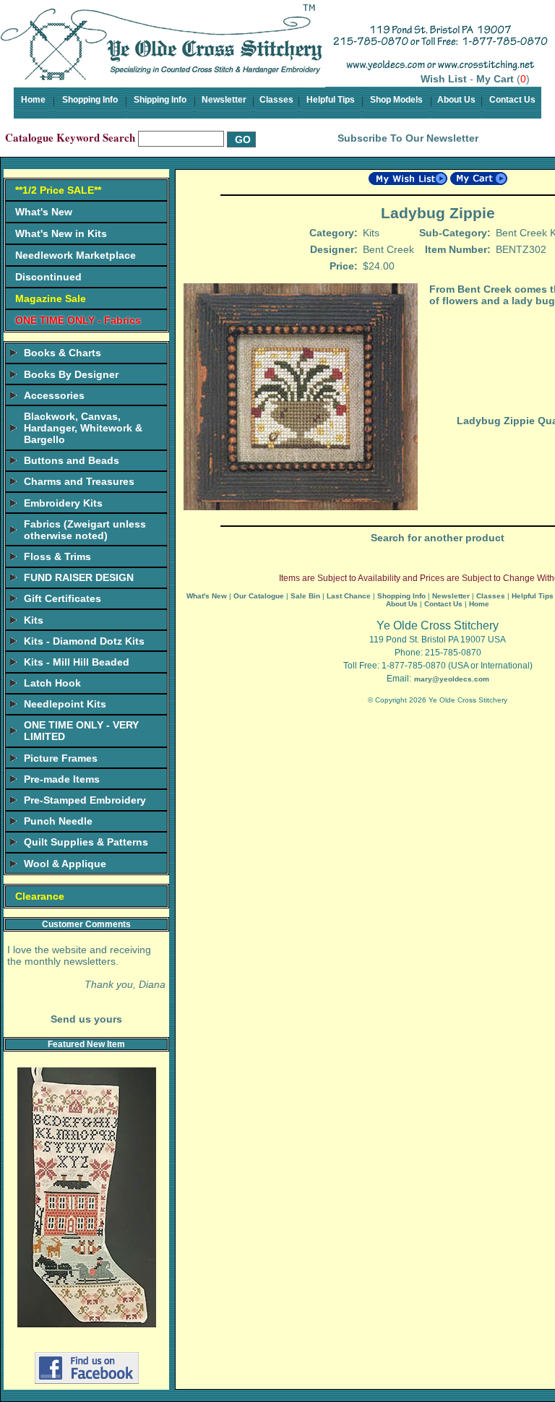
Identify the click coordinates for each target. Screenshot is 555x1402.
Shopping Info (90, 100)
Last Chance (349, 596)
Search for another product (437, 537)
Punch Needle (58, 821)
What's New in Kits (61, 233)
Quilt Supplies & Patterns (86, 842)
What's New (43, 212)
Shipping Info (160, 100)
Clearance (39, 896)
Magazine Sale (50, 298)
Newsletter (224, 100)
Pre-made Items (62, 779)
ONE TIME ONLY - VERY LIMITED (81, 730)
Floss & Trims (57, 556)
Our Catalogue (258, 596)
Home (33, 100)
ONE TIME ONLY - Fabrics (78, 320)
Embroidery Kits (63, 503)
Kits (33, 620)
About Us (456, 100)
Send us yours (86, 1019)
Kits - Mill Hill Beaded (76, 662)
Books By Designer (71, 374)
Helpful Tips (330, 100)
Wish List (444, 79)
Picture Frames (61, 758)
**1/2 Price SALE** (58, 190)
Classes (276, 100)
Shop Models (396, 100)
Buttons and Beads (71, 460)
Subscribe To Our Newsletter (407, 138)
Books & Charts (62, 352)
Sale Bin (305, 596)
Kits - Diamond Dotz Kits (84, 641)
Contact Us (512, 100)
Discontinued (48, 277)
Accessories (54, 395)
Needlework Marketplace (75, 255)
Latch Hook (52, 683)
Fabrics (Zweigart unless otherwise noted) (85, 529)
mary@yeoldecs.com (451, 679)
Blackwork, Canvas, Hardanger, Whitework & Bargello (83, 427)
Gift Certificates (62, 598)
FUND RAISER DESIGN (79, 577)
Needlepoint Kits (65, 704)
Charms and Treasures (79, 481)
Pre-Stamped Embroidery (85, 800)
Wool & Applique (65, 863)
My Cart (495, 79)
